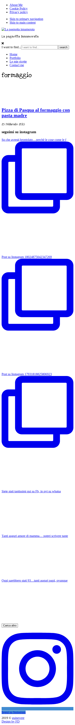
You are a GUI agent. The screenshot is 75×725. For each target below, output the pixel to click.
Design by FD (11, 721)
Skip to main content (23, 22)
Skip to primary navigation (26, 19)
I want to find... (11, 47)
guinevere (18, 718)
